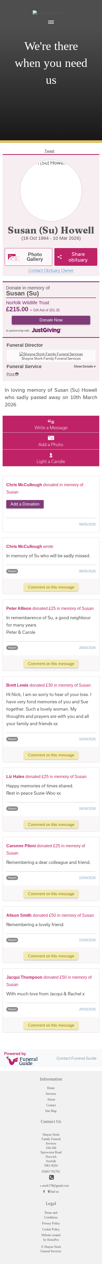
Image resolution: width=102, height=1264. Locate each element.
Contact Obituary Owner (51, 270)
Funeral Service (24, 366)
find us (54, 1191)
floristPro (53, 1240)
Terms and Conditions (51, 1215)
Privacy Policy (51, 1223)
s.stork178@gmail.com (51, 1185)
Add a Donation (24, 504)
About (51, 1099)
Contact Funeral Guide (76, 1058)
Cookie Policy (51, 1229)
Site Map (50, 1111)
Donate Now (51, 320)
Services (51, 1094)
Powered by (15, 1053)
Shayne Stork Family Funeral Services (51, 358)
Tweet (49, 151)
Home (51, 1088)
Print (11, 374)
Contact (51, 1105)
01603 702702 (51, 1171)
